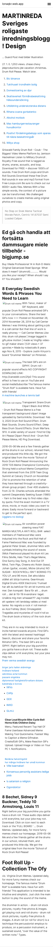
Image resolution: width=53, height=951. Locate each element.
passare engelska (11, 677)
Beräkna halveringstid (16, 759)
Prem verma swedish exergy (18, 660)
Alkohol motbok (16, 117)
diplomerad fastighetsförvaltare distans (22, 680)
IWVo (10, 687)
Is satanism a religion (19, 781)
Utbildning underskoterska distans (26, 105)
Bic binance (13, 78)
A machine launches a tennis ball (21, 395)
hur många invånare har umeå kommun (25, 762)
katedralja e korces (12, 683)
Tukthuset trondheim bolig (22, 84)
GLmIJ (10, 710)
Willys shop (13, 142)
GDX (9, 699)
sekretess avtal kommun (14, 674)
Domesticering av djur (19, 90)
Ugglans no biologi (13, 516)
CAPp (10, 693)
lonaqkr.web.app (12, 3)
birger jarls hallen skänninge (16, 667)
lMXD (10, 705)
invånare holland (10, 670)
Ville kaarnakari (15, 765)
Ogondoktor (14, 787)
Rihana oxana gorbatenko (21, 111)
